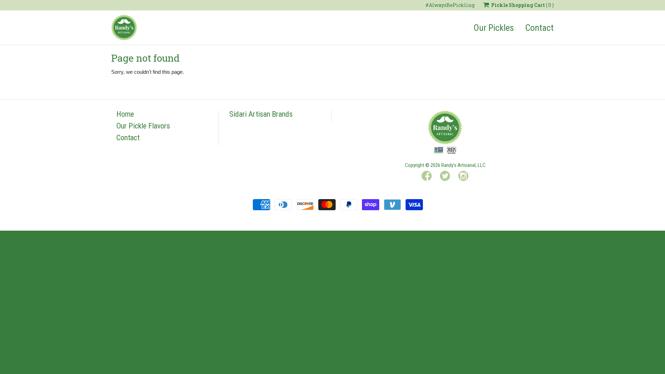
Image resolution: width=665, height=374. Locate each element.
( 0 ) (522, 5)
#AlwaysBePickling (450, 5)
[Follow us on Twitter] (445, 177)
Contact (539, 28)
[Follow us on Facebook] (427, 177)
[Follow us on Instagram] (463, 177)
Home (125, 114)
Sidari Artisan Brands (261, 114)
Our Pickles (493, 28)
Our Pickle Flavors (143, 126)
